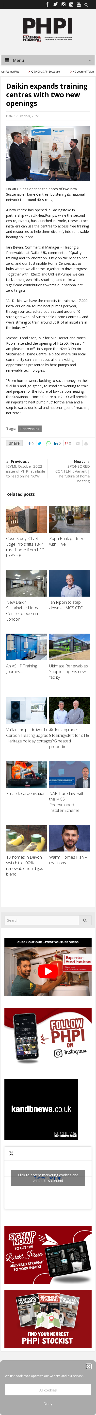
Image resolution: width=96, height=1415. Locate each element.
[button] (88, 1366)
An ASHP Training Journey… (21, 668)
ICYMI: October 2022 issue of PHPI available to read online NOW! (25, 468)
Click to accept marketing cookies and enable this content (48, 1178)
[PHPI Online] (48, 29)
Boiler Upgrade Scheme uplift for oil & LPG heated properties (69, 738)
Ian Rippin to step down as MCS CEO (66, 605)
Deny (48, 1403)
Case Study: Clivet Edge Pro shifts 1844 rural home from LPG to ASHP (25, 547)
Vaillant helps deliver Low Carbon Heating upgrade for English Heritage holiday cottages (38, 735)
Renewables (29, 428)
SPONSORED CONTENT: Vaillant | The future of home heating (72, 471)
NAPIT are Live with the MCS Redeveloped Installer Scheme (66, 801)
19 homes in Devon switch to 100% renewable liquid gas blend (24, 865)
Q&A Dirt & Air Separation (36, 71)
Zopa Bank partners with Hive (67, 541)
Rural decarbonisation (26, 793)
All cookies (48, 1390)
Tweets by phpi (48, 1178)
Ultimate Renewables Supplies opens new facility (68, 671)
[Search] (85, 920)
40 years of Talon (73, 71)
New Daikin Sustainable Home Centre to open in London (23, 610)
